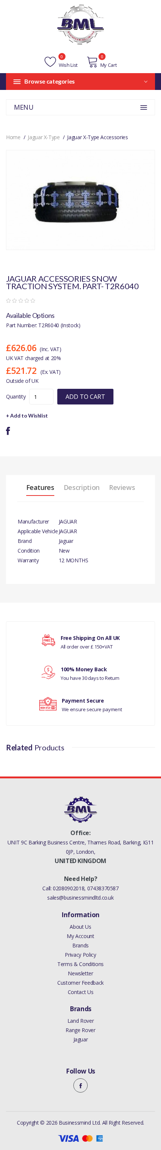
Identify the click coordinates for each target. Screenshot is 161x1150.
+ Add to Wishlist (27, 415)
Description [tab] (82, 487)
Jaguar (80, 1039)
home (13, 137)
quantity (15, 396)
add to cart (85, 397)
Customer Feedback (80, 982)
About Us (80, 926)
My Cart (108, 65)
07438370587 (103, 888)
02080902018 (68, 888)
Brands (80, 945)
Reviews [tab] (122, 487)
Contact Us (81, 992)
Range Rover (80, 1030)
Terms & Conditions (80, 964)
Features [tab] (40, 487)
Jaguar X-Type (44, 137)
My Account (80, 936)
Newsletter (80, 973)
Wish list (68, 65)
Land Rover (80, 1020)
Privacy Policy (80, 954)
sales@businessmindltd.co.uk (80, 897)
